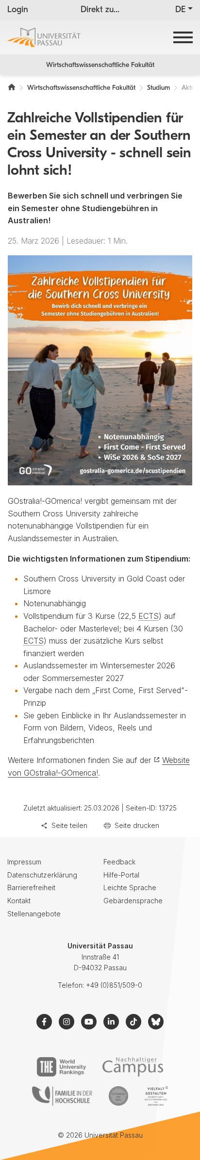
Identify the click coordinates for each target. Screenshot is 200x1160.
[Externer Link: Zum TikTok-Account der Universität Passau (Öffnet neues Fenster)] (133, 1022)
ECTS (148, 616)
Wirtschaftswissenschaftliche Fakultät (100, 65)
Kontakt (19, 900)
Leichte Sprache (129, 887)
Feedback (119, 862)
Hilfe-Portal (121, 875)
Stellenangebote (34, 914)
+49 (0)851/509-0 (114, 985)
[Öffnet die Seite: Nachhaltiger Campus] (132, 1067)
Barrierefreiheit (31, 887)
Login (17, 10)
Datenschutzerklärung (42, 875)
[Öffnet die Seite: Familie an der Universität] (62, 1096)
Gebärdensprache (133, 900)
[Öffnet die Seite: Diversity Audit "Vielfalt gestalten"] (156, 1096)
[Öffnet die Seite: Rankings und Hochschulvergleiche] (61, 1067)
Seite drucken (137, 825)
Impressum (24, 862)
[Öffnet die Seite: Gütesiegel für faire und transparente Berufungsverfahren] (118, 1096)
